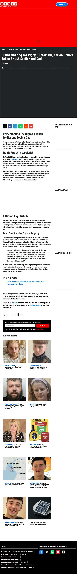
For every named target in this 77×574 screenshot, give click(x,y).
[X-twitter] (47, 552)
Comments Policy (5, 552)
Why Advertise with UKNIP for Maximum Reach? (14, 567)
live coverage (34, 305)
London (15, 159)
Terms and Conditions (6, 565)
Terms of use (29, 565)
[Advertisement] (38, 24)
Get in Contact (5, 554)
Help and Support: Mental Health (9, 562)
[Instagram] (63, 552)
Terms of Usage (19, 565)
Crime (13, 315)
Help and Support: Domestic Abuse (10, 559)
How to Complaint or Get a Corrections (23, 552)
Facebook (15, 303)
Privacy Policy (39, 329)
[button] (38, 41)
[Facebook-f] (41, 552)
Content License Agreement (18, 554)
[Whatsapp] (52, 552)
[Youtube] (58, 552)
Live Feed (23, 562)
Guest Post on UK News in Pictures (10, 557)
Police (22, 315)
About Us (31, 567)
